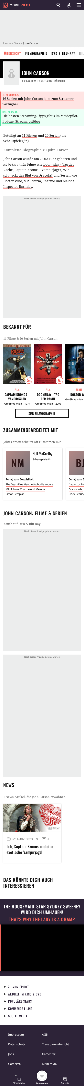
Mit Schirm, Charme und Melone (49, 181)
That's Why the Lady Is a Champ (42, 919)
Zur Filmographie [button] (42, 413)
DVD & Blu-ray (63, 53)
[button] (19, 1081)
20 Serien (52, 135)
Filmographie (36, 53)
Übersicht (12, 53)
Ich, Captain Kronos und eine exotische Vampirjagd (30, 849)
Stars (17, 43)
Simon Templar (15, 494)
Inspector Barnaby (17, 186)
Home (7, 43)
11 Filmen (29, 135)
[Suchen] (58, 5)
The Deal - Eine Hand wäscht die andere (29, 484)
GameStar (48, 1054)
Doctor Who (12, 181)
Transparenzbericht (55, 1044)
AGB (45, 1034)
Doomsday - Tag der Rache (48, 396)
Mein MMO (49, 1064)
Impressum (16, 1034)
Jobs (11, 1054)
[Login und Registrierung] (69, 5)
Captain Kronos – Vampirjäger (37, 170)
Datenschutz (16, 1044)
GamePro (14, 1064)
